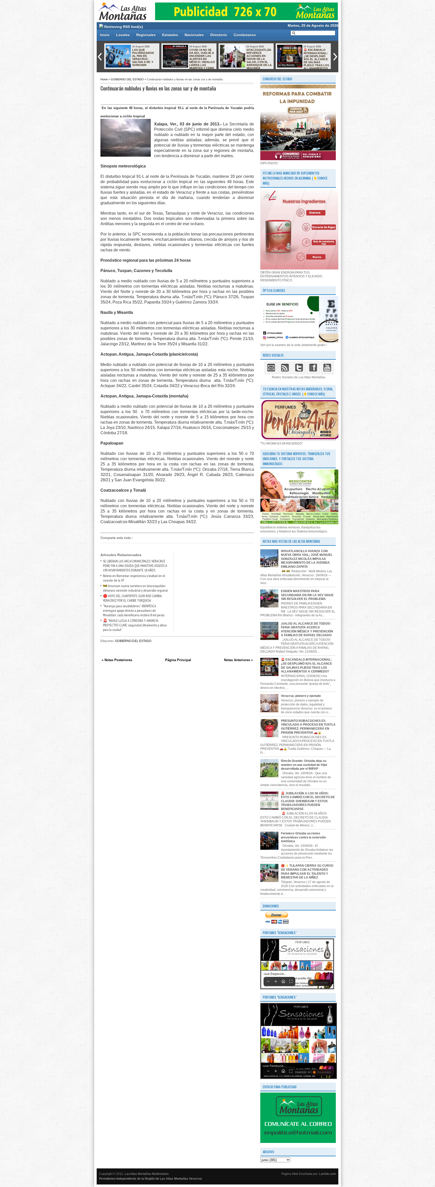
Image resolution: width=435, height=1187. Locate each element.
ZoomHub (321, 983)
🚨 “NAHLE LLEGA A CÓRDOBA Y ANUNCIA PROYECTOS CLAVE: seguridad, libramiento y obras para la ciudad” (135, 625)
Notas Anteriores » (238, 660)
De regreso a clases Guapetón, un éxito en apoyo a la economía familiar (259, 54)
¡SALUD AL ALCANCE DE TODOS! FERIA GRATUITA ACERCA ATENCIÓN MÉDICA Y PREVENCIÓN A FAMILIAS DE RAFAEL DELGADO (307, 629)
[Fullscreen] (290, 981)
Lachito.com (327, 1174)
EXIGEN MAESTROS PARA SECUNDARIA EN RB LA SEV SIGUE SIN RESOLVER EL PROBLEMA (307, 595)
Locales (123, 35)
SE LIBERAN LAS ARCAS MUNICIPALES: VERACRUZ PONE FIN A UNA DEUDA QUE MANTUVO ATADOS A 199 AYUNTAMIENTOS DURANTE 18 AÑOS (135, 565)
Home (104, 79)
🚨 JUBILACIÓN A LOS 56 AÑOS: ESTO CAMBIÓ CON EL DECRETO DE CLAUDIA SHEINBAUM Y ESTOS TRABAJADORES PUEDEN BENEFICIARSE (308, 801)
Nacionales (194, 35)
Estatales (170, 35)
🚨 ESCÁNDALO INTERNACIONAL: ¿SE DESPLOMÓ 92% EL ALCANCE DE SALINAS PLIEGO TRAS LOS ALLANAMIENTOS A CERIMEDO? (189, 60)
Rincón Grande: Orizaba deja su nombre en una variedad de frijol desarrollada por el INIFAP (304, 764)
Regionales (146, 35)
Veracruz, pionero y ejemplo (301, 696)
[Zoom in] (275, 981)
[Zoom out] (268, 981)
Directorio (218, 35)
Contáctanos (245, 35)
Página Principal (178, 660)
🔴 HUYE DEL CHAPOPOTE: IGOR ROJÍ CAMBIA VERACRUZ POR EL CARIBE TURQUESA (132, 598)
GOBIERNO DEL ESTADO (127, 79)
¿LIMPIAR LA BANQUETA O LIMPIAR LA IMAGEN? (313, 54)
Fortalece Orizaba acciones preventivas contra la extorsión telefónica (303, 837)
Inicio (105, 35)
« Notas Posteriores (117, 660)
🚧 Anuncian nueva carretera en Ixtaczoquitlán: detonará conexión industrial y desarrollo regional (135, 588)
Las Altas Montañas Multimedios (147, 1174)
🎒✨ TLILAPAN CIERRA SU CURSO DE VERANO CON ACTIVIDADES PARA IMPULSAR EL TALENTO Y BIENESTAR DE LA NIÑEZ (307, 871)
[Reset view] (283, 981)
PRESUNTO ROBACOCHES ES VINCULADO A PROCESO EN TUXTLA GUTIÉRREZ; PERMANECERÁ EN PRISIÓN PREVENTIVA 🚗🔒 (308, 726)
